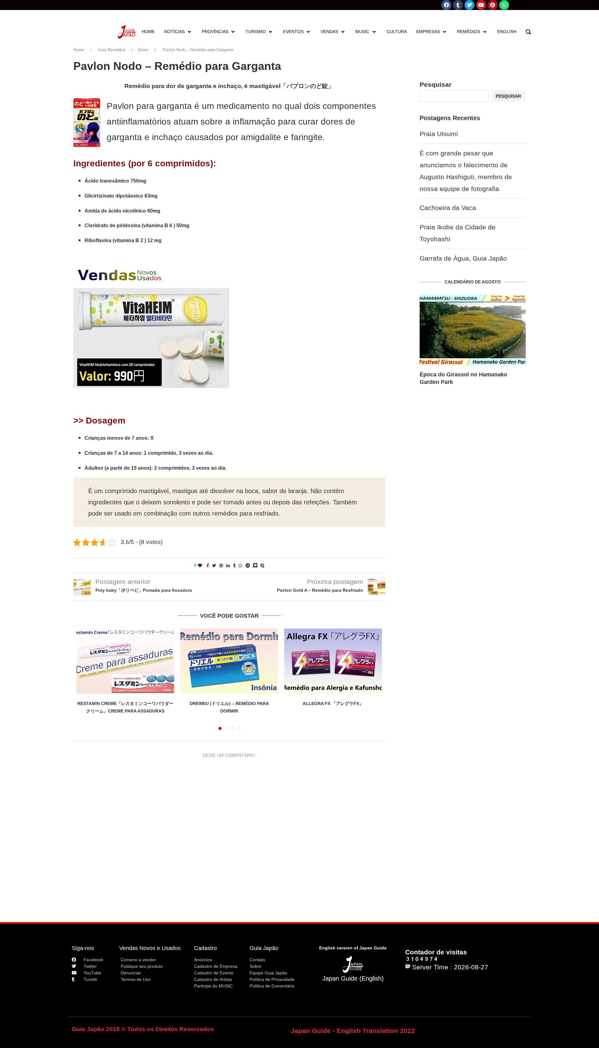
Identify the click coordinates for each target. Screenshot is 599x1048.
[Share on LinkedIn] (228, 565)
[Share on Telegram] (248, 565)
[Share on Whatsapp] (240, 565)
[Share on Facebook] (208, 565)
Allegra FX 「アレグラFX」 (333, 703)
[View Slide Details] (151, 338)
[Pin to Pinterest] (221, 565)
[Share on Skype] (262, 565)
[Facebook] (446, 5)
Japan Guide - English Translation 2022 (353, 1030)
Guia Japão (264, 948)
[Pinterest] (493, 5)
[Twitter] (470, 5)
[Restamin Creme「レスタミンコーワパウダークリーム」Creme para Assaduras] (125, 661)
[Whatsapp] (504, 5)
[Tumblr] (458, 5)
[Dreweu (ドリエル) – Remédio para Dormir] (229, 661)
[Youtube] (481, 5)
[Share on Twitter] (214, 565)
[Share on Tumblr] (234, 565)
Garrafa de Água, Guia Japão (463, 258)
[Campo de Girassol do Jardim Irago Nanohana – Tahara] (473, 330)
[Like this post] (200, 565)
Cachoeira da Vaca (448, 207)
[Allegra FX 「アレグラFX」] (333, 661)
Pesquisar (435, 84)
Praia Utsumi (439, 133)
